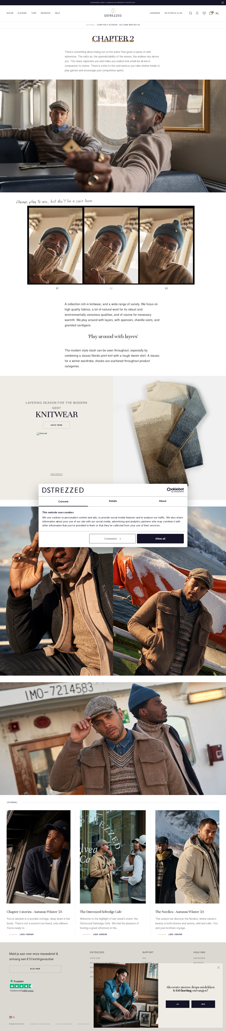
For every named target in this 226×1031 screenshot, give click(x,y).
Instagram (199, 958)
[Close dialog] (218, 967)
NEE (203, 1004)
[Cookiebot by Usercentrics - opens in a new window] (169, 490)
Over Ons (95, 958)
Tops (33, 13)
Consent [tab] (63, 501)
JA (177, 1004)
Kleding (22, 13)
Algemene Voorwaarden (39, 1024)
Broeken (45, 13)
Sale (57, 13)
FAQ (144, 958)
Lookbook (155, 13)
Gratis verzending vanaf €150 (113, 2)
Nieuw (10, 13)
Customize (110, 538)
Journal (90, 25)
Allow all (160, 538)
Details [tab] (113, 501)
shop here (56, 425)
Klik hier (35, 969)
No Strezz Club (173, 13)
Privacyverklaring (64, 1024)
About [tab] (162, 501)
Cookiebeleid (83, 1024)
